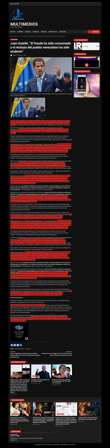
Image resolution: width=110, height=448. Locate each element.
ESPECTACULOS (53, 31)
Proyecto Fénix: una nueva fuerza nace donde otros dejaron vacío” (89, 409)
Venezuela (28, 348)
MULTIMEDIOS (24, 24)
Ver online (96, 31)
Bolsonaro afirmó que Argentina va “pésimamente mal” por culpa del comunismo (62, 371)
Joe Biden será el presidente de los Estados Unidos (41, 371)
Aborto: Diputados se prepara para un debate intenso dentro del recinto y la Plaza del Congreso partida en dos (25, 354)
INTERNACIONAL (14, 39)
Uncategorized (15, 414)
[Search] (86, 31)
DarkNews (64, 444)
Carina (14, 55)
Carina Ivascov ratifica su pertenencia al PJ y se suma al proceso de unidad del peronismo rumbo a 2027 (21, 409)
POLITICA (12, 31)
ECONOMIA (20, 31)
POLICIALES (36, 31)
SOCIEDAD (27, 31)
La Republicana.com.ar (19, 348)
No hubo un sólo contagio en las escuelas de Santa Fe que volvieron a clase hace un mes (57, 353)
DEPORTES (43, 31)
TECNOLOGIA (62, 31)
